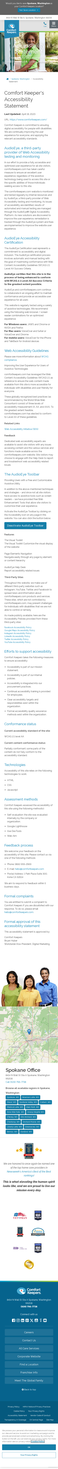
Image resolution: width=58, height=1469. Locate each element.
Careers (29, 1332)
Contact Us (29, 1340)
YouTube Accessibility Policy (17, 642)
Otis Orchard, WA (28, 1117)
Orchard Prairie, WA (31, 1122)
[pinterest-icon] (27, 1320)
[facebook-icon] (13, 1320)
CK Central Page (36, 1420)
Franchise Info (29, 1372)
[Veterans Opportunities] (20, 1220)
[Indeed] (40, 1320)
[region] (29, 1445)
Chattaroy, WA (13, 1122)
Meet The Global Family (29, 1380)
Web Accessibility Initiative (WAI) (21, 429)
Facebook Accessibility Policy (18, 627)
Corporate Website (29, 1356)
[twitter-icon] (31, 1320)
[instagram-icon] (18, 1320)
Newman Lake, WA (30, 1097)
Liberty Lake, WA (14, 1127)
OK (29, 1447)
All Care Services (29, 1348)
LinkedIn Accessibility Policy (17, 636)
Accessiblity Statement (17, 1415)
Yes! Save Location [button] (27, 10)
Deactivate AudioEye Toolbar (25, 525)
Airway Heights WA (35, 1112)
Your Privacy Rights (36, 1411)
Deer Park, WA (32, 1107)
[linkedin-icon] (22, 1320)
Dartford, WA (26, 1132)
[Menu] (53, 25)
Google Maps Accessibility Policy (19, 630)
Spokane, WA (13, 1097)
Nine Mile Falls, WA (15, 1112)
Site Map (49, 1420)
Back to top (30, 1389)
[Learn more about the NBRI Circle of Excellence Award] (29, 1269)
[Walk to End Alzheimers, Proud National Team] (20, 1249)
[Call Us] (45, 25)
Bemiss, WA (12, 1132)
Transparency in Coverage (15, 1420)
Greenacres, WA (32, 1127)
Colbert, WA (45, 1102)
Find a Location (29, 1364)
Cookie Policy (19, 1411)
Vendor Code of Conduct (40, 1415)
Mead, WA (11, 1102)
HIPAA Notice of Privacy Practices (36, 1407)
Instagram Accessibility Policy (17, 633)
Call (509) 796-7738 (16, 1082)
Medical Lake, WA (15, 1107)
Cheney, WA (12, 1117)
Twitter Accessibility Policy (16, 639)
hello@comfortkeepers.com (29, 869)
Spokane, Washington (20, 79)
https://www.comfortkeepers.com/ (28, 119)
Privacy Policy (13, 1407)
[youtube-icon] (36, 1320)
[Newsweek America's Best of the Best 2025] (20, 1236)
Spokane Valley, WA (28, 1102)
